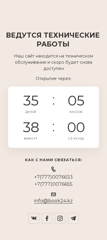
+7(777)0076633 (53, 177)
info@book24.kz (53, 201)
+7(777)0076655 (53, 184)
